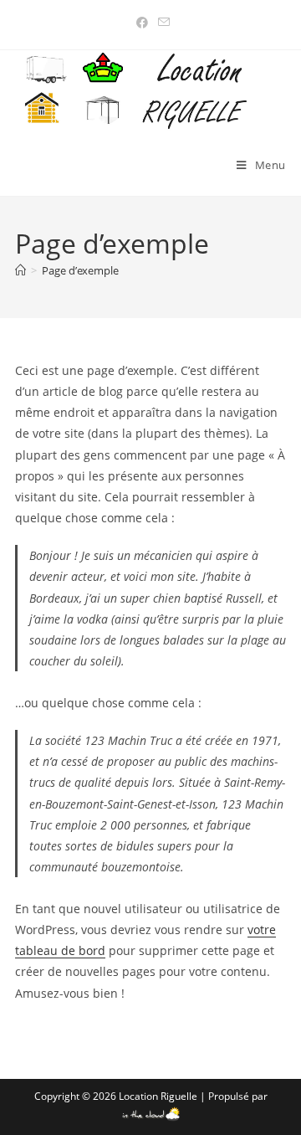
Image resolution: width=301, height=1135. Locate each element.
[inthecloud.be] (151, 1111)
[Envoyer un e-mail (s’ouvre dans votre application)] (161, 22)
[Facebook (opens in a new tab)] (142, 22)
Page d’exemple (80, 270)
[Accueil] (20, 270)
